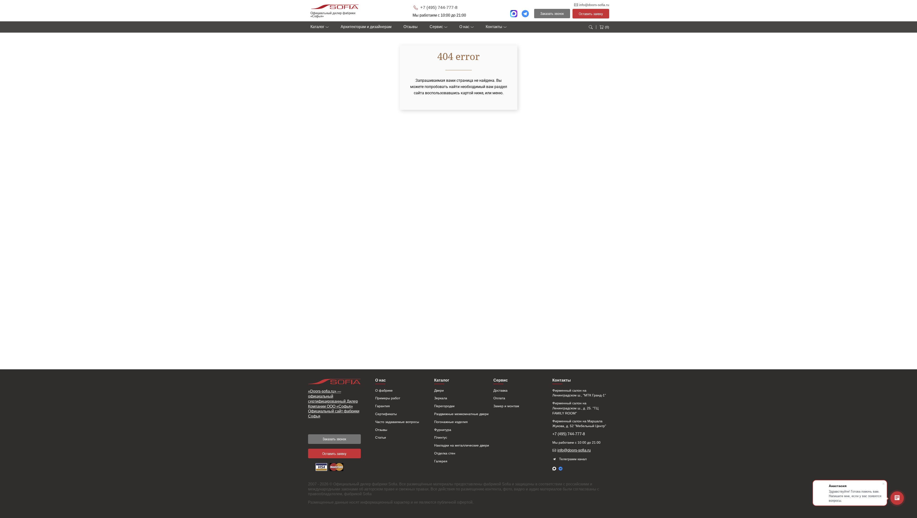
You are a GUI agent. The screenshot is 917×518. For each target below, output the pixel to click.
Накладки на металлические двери (461, 445)
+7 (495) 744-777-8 (438, 7)
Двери (439, 390)
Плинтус (440, 437)
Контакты (494, 27)
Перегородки (444, 406)
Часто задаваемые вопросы (397, 422)
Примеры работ (387, 398)
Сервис (436, 27)
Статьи (380, 437)
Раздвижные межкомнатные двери (461, 414)
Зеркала (440, 398)
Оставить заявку (591, 13)
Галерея (440, 461)
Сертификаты (386, 414)
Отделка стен (444, 453)
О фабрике (384, 390)
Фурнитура (442, 430)
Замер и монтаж (506, 406)
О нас (464, 27)
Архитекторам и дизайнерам (366, 27)
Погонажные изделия (451, 422)
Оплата (499, 398)
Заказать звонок (334, 438)
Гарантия (382, 406)
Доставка (500, 390)
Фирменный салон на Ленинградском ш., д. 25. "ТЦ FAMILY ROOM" (575, 408)
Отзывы (410, 27)
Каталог (317, 27)
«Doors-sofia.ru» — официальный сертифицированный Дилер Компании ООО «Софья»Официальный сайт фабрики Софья (333, 403)
